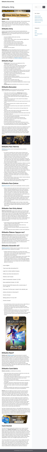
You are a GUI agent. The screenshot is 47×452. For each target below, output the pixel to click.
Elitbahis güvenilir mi (6, 248)
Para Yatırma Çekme (38, 33)
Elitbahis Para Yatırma (39, 20)
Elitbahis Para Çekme (39, 19)
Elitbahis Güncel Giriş (8, 1)
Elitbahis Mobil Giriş (38, 17)
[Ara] (44, 7)
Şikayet (36, 35)
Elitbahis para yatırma (6, 149)
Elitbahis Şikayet (38, 22)
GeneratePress (30, 450)
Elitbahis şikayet (11, 355)
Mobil (36, 32)
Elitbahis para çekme (6, 185)
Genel (36, 30)
